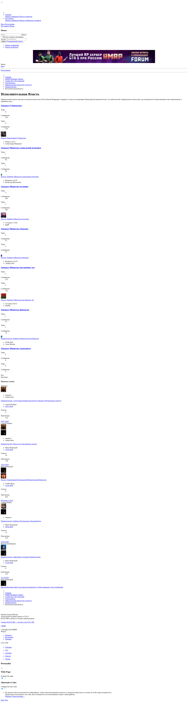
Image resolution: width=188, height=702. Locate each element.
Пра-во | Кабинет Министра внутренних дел (17, 300)
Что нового (9, 18)
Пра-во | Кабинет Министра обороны (15, 258)
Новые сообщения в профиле (30, 20)
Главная (8, 15)
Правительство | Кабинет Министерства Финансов (20, 338)
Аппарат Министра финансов (15, 310)
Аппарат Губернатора (11, 105)
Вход (3, 66)
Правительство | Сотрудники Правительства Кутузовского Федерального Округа (31, 401)
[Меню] (2, 2)
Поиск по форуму (25, 16)
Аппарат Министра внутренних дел (18, 267)
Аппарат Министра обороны (14, 229)
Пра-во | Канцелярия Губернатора (13, 138)
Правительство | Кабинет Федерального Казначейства (21, 521)
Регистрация (5, 70)
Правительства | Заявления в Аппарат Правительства (20, 557)
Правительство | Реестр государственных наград (19, 444)
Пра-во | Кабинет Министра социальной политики (20, 177)
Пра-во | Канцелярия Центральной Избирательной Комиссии (23, 480)
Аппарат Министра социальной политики (21, 148)
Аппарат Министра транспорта (16, 348)
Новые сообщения (12, 16)
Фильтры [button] (4, 377)
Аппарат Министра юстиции (14, 186)
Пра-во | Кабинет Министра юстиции (15, 219)
